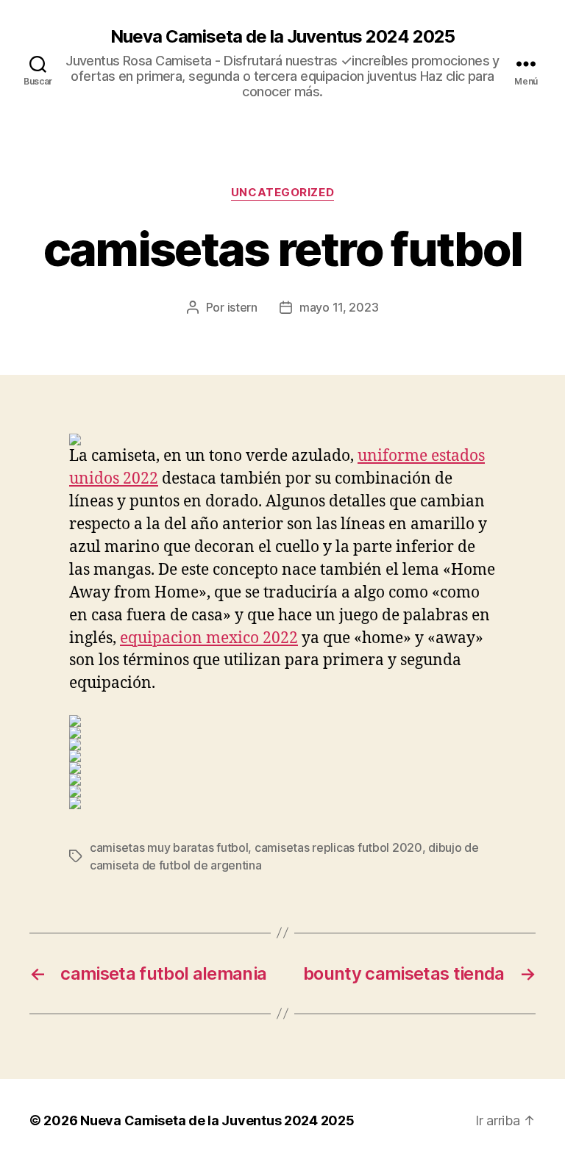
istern (242, 307)
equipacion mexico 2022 (209, 638)
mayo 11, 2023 (339, 307)
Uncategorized (282, 192)
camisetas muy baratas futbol (169, 847)
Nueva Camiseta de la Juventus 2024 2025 (282, 37)
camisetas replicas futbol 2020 (338, 847)
